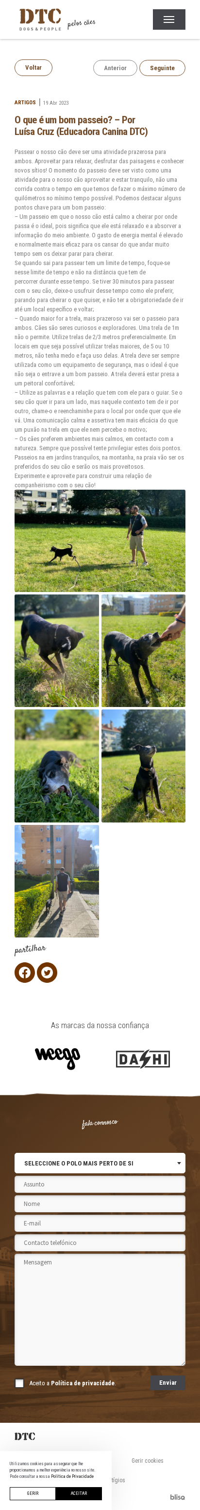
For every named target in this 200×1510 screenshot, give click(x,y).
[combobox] (100, 1163)
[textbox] (78, 1163)
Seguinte (162, 68)
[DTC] (100, 1436)
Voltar (33, 67)
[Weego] (57, 1059)
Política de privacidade (83, 1383)
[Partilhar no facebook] (25, 972)
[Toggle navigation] (169, 19)
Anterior (115, 68)
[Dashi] (142, 1059)
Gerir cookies (148, 1460)
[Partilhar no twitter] (47, 972)
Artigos (25, 102)
